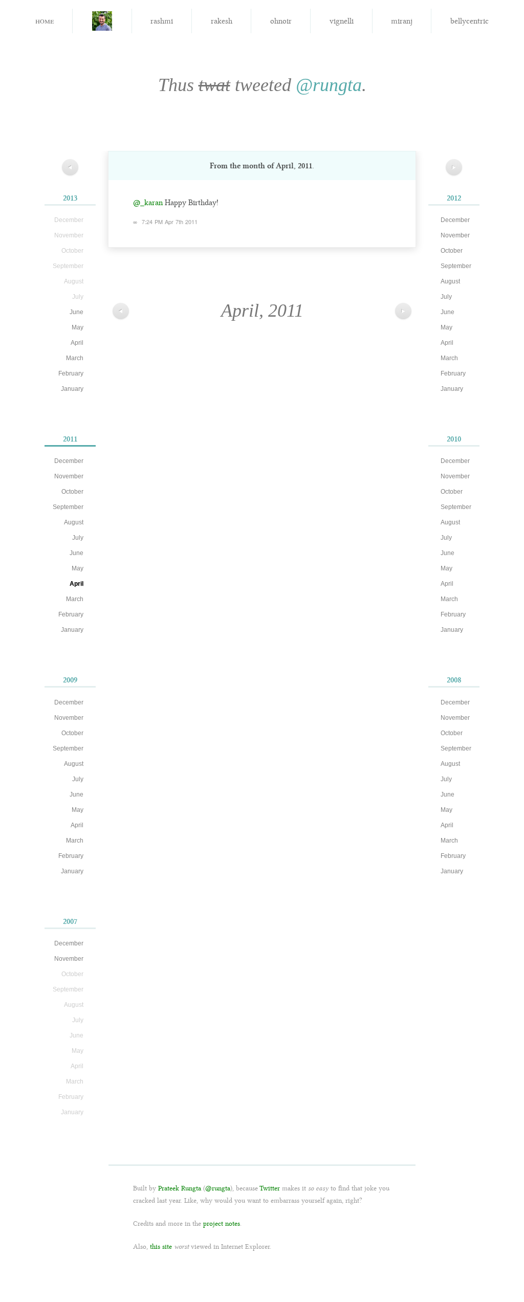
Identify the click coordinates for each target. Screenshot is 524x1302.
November (68, 476)
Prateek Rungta (179, 1188)
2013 (70, 198)
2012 (454, 198)
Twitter (269, 1188)
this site (161, 1246)
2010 (454, 439)
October (72, 491)
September (68, 507)
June (76, 312)
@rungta (329, 85)
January (72, 388)
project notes (221, 1223)
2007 (70, 921)
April (77, 342)
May (77, 327)
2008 (454, 680)
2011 (70, 439)
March (74, 358)
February (70, 373)
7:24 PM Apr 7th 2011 (170, 221)
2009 (70, 680)
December (68, 461)
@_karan (148, 202)
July (77, 537)
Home (44, 20)
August (73, 522)
